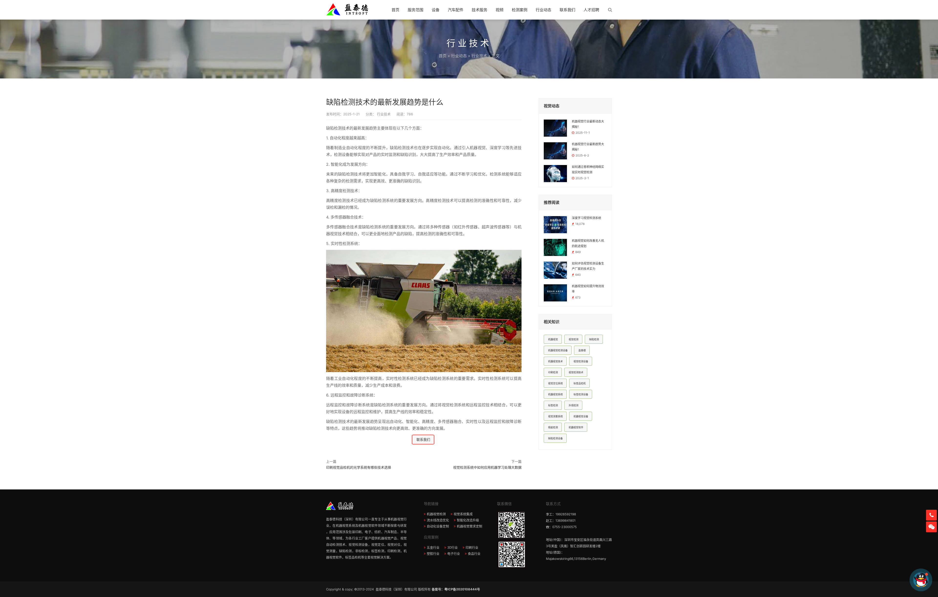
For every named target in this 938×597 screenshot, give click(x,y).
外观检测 (573, 405)
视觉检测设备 (581, 361)
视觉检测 (573, 339)
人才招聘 (591, 9)
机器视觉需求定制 (469, 526)
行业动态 (543, 9)
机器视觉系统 (555, 394)
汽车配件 (455, 9)
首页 (395, 9)
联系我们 (567, 9)
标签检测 (553, 405)
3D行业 (452, 547)
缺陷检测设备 (555, 438)
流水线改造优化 (438, 520)
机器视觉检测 (436, 514)
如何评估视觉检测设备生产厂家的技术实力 (588, 266)
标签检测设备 (581, 394)
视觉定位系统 (555, 383)
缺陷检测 (594, 339)
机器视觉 (553, 339)
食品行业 (474, 553)
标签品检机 (580, 383)
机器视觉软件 (576, 427)
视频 (499, 9)
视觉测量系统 (555, 416)
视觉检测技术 (576, 372)
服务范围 (415, 9)
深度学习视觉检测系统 (586, 218)
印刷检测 (553, 372)
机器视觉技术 (555, 361)
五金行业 (433, 547)
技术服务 (479, 9)
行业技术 (479, 55)
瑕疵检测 (553, 427)
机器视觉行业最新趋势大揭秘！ (588, 147)
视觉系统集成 (463, 514)
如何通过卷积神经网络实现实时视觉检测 (588, 169)
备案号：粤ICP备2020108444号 (456, 589)
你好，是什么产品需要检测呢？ (890, 580)
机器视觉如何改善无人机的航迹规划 (588, 243)
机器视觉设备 (581, 416)
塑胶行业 (433, 553)
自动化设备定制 (438, 526)
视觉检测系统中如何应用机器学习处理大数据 (487, 467)
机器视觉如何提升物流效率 (588, 289)
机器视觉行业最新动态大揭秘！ (588, 124)
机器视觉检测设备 (558, 350)
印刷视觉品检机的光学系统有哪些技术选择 (358, 467)
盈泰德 (582, 350)
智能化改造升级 (468, 520)
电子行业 (453, 553)
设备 (435, 9)
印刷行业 (472, 547)
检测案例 (519, 9)
